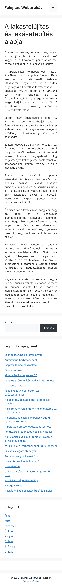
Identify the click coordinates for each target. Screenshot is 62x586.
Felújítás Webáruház (24, 7)
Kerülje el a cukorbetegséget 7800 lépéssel (31, 445)
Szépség (10, 546)
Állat (7, 515)
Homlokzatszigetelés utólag (21, 480)
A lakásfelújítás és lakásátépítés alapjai (28, 490)
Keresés (9, 322)
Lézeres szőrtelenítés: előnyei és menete (29, 380)
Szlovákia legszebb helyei (20, 451)
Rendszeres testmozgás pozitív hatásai (28, 431)
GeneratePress (31, 581)
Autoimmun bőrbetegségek (21, 359)
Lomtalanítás (12, 466)
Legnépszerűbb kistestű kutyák (23, 354)
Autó (7, 520)
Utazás (9, 551)
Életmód (9, 531)
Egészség (10, 525)
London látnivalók (15, 385)
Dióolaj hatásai (13, 370)
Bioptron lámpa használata (21, 365)
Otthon (9, 541)
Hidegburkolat (13, 485)
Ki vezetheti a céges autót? (21, 375)
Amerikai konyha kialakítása (21, 456)
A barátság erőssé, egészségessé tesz (28, 426)
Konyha (9, 536)
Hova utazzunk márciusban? (22, 461)
